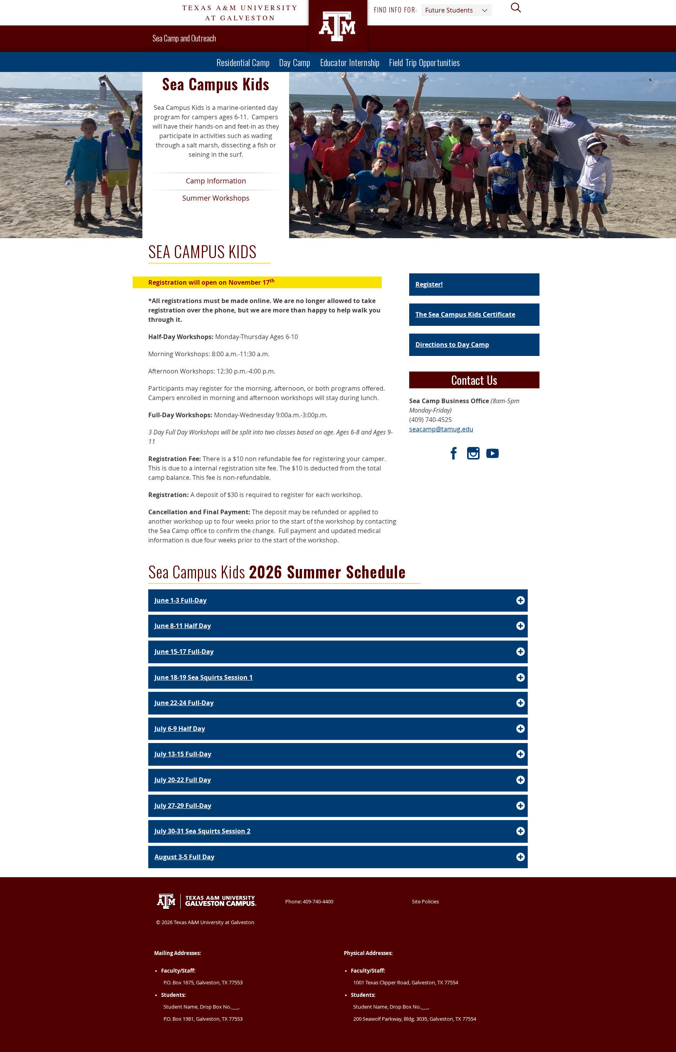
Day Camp (295, 62)
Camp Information (197, 183)
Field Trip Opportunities (424, 62)
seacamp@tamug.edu (441, 429)
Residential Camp (243, 62)
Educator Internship (350, 62)
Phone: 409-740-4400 (309, 901)
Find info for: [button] (423, 9)
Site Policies (425, 901)
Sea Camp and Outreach (184, 38)
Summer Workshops (199, 200)
